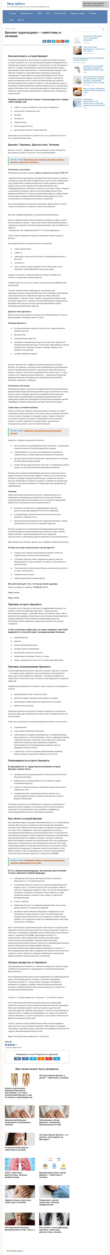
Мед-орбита (16, 3)
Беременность (27, 13)
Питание (92, 13)
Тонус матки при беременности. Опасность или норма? (94, 49)
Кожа (11, 20)
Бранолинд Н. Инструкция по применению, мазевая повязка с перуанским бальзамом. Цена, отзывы (94, 80)
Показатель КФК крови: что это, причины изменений (92, 38)
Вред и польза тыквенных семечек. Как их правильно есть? (94, 90)
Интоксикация (60, 13)
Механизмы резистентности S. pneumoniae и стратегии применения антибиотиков (94, 102)
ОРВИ (39, 13)
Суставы (12, 13)
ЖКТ (48, 13)
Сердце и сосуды (77, 13)
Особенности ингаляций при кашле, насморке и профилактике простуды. (93, 68)
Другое (21, 20)
